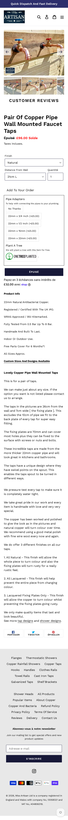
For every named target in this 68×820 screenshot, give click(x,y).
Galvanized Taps (22, 682)
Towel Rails (22, 676)
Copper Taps (52, 664)
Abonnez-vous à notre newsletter (34, 728)
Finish (8, 155)
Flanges (16, 658)
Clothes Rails (48, 670)
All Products (46, 694)
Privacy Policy (20, 712)
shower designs (50, 620)
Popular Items (22, 700)
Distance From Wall (16, 170)
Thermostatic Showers (41, 658)
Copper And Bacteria (23, 706)
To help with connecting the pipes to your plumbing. (32, 203)
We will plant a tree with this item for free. (28, 250)
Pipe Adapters (32, 201)
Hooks (15, 670)
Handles (29, 670)
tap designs (25, 620)
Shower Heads (23, 694)
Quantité (53, 170)
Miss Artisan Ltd (24, 795)
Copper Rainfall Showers (23, 664)
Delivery (32, 718)
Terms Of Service (45, 712)
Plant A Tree (28, 247)
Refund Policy (50, 706)
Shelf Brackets (47, 682)
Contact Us (49, 718)
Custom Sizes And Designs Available (27, 361)
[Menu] (62, 17)
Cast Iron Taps (44, 676)
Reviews (16, 718)
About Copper (45, 700)
